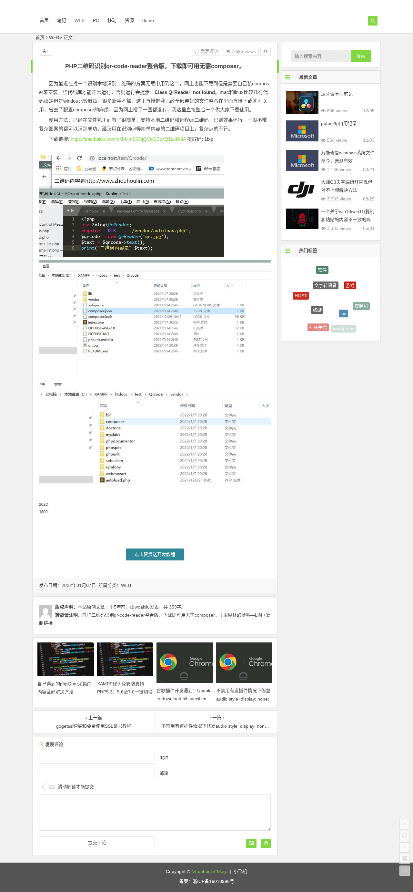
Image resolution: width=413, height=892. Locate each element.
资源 (129, 20)
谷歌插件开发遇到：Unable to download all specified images (184, 698)
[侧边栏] (265, 51)
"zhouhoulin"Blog (208, 871)
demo (148, 20)
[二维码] (404, 871)
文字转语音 (325, 277)
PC (96, 20)
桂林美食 (318, 323)
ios (343, 304)
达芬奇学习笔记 (337, 94)
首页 (44, 20)
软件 (322, 268)
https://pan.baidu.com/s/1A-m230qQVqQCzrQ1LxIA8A (128, 139)
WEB (80, 20)
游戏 (350, 279)
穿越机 (361, 303)
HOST (301, 292)
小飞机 (240, 871)
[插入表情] (266, 843)
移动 (111, 20)
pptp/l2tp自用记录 (339, 123)
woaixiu (142, 607)
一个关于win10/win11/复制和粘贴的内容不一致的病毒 (347, 219)
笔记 (61, 20)
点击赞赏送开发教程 (155, 554)
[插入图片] (251, 843)
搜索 (360, 55)
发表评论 (208, 51)
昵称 (163, 757)
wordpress (343, 326)
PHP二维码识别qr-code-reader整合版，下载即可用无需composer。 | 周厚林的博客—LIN (172, 615)
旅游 (317, 300)
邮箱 (163, 772)
